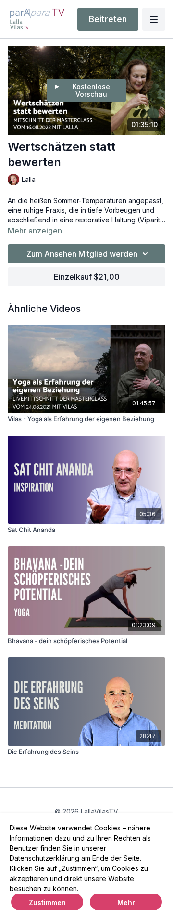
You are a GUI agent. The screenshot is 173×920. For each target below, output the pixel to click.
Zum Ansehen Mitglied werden (81, 254)
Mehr (126, 902)
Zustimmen (47, 902)
